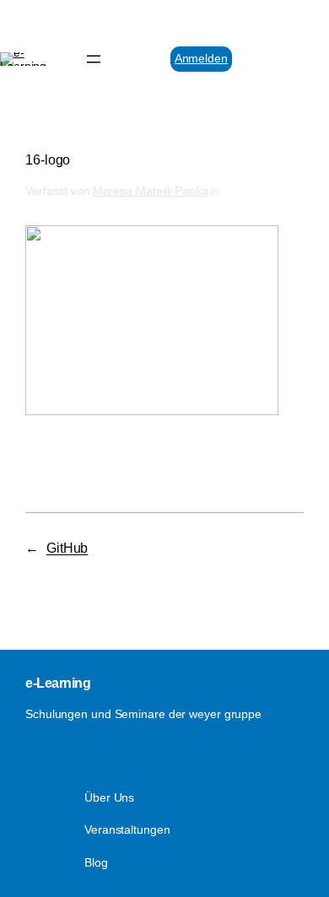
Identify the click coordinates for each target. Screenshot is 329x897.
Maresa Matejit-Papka (150, 190)
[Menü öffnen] (94, 59)
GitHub (67, 547)
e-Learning (57, 682)
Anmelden (201, 58)
